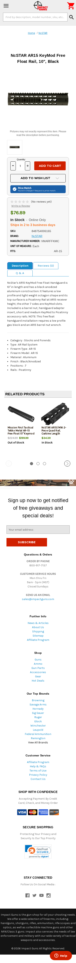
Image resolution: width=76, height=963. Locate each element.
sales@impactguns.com (38, 599)
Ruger (38, 717)
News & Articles (38, 623)
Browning (38, 700)
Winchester (38, 725)
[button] (38, 851)
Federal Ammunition (38, 734)
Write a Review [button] (20, 206)
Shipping (38, 631)
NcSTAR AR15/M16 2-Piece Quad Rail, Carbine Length (54, 430)
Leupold (38, 730)
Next (67, 464)
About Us (38, 627)
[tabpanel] (21, 429)
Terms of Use (38, 770)
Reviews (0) (46, 265)
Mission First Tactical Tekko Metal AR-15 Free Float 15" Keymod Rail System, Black (21, 432)
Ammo (38, 663)
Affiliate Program (38, 640)
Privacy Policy (38, 775)
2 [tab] (38, 463)
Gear (38, 676)
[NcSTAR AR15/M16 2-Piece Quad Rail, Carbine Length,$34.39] (55, 414)
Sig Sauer (38, 713)
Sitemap (38, 635)
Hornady (38, 708)
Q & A (20, 273)
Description (20, 265)
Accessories (38, 672)
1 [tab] (31, 463)
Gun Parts (38, 668)
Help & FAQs (38, 766)
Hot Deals (38, 680)
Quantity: (21, 159)
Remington (38, 738)
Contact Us (38, 779)
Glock (38, 721)
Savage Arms (38, 704)
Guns (38, 659)
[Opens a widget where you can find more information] (61, 956)
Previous (9, 464)
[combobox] (35, 17)
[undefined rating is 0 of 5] (20, 201)
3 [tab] (44, 463)
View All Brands (38, 742)
